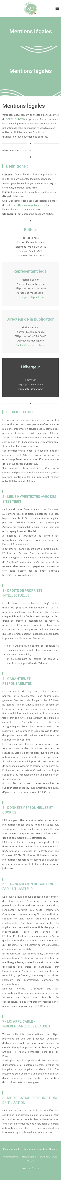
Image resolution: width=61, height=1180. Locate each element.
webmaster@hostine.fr (30, 388)
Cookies (53, 1149)
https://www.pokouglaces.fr (32, 205)
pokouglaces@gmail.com (30, 297)
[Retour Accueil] (30, 8)
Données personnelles (35, 1149)
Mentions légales (12, 1149)
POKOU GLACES (15, 119)
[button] (57, 8)
